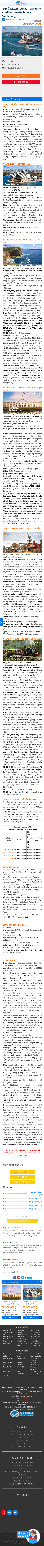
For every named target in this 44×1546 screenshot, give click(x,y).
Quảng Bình (34, 1341)
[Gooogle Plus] (18, 1277)
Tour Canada (34, 1365)
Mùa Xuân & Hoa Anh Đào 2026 (22, 1466)
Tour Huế (33, 1339)
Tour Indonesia (35, 1371)
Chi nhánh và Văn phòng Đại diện (22, 1435)
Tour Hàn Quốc (35, 1356)
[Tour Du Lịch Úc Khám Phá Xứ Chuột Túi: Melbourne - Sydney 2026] (32, 1292)
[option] (22, 41)
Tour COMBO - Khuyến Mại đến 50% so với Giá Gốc (22, 1472)
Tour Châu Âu (21, 1358)
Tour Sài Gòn (7, 1343)
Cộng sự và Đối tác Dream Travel (22, 1447)
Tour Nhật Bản (35, 1354)
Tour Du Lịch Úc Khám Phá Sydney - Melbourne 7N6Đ (10, 1304)
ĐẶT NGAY (21, 76)
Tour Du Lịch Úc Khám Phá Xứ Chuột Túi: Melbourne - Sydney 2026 (31, 1304)
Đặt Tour (22, 1177)
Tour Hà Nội (7, 1330)
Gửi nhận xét (22, 1221)
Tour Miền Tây (35, 1345)
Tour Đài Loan (8, 1358)
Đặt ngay (10, 1317)
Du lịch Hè (22, 1475)
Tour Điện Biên (22, 1332)
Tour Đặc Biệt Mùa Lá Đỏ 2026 (22, 1463)
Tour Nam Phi (7, 1367)
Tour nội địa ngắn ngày (22, 1469)
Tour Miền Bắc (35, 1337)
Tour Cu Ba (20, 1365)
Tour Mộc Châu (22, 1334)
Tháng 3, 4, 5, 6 (18, 68)
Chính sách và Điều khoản (22, 1438)
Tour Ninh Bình (35, 1330)
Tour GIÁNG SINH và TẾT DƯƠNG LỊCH (23, 1484)
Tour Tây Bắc (21, 1337)
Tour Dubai (34, 1373)
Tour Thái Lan (7, 1371)
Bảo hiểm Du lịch (22, 1441)
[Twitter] (22, 1277)
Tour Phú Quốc (35, 1343)
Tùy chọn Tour (22, 1182)
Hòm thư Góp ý (22, 1444)
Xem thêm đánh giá (10, 1272)
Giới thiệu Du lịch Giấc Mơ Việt (22, 1432)
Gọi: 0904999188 (21, 82)
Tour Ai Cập (21, 1367)
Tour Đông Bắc (8, 1337)
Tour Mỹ (33, 1363)
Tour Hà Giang (35, 1332)
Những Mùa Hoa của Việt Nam (22, 1478)
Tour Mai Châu (35, 1334)
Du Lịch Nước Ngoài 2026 (22, 1481)
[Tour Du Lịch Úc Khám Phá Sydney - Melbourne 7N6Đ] (11, 1292)
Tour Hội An (21, 1341)
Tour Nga (20, 1363)
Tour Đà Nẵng (21, 1339)
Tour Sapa (20, 1330)
